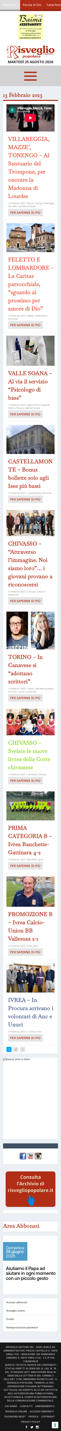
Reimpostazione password (22, 1327)
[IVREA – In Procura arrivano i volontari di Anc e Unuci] (30, 978)
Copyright (48, 1416)
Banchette (32, 859)
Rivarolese (13, 318)
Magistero (10, 5)
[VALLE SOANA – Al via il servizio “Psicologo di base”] (30, 351)
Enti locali (46, 493)
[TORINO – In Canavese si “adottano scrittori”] (30, 630)
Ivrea (29, 945)
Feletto (30, 315)
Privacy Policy (30, 1421)
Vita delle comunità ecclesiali (22, 206)
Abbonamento (44, 1406)
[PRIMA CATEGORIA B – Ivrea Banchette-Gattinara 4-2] (30, 805)
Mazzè (30, 203)
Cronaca (31, 1031)
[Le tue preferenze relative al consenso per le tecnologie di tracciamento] (55, 1425)
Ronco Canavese (42, 404)
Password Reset (15, 1416)
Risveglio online (15, 1310)
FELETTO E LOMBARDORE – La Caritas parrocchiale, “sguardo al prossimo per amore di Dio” (31, 284)
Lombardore (41, 315)
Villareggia (49, 203)
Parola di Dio (32, 5)
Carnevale (32, 774)
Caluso (30, 688)
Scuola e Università (27, 691)
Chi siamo (11, 1406)
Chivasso (31, 591)
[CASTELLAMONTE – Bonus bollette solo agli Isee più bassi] (30, 439)
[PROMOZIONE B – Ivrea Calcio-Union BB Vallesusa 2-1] (30, 891)
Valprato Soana (32, 408)
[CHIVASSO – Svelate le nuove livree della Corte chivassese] (30, 722)
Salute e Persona (16, 408)
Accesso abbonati (16, 1302)
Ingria (30, 404)
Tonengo (38, 203)
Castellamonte (34, 493)
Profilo (10, 1319)
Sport (40, 859)
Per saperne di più (25, 212)
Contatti (26, 1406)
